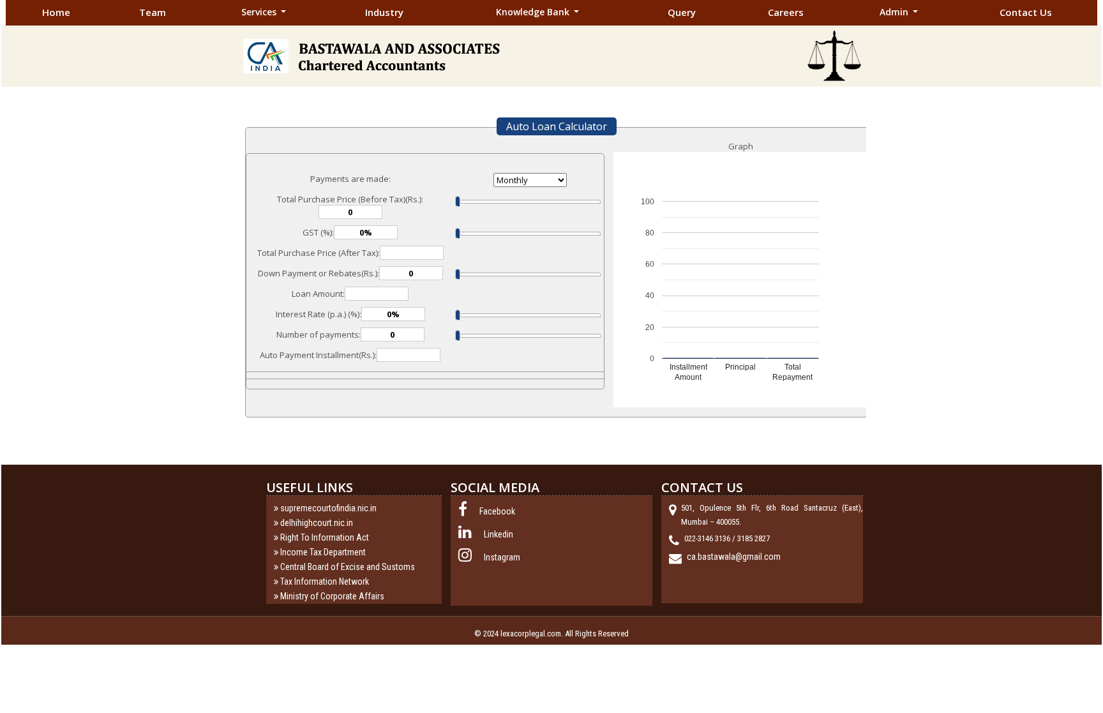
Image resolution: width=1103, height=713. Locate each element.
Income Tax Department (323, 552)
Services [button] (260, 12)
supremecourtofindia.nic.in (328, 508)
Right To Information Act (324, 537)
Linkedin (498, 534)
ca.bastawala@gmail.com (734, 557)
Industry (384, 12)
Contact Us (1026, 12)
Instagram (502, 557)
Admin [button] (895, 12)
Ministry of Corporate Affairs (332, 596)
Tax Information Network (324, 581)
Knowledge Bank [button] (534, 12)
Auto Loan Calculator (556, 126)
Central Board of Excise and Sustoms (347, 567)
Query (682, 12)
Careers (786, 12)
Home (56, 12)
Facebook (497, 511)
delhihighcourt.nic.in (316, 523)
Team (152, 12)
